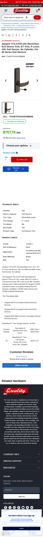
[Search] (37, 17)
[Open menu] (6, 10)
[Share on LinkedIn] (9, 35)
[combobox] (17, 17)
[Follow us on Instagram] (14, 507)
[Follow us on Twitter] (10, 507)
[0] (37, 10)
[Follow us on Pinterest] (18, 507)
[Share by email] (2, 35)
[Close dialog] (40, 511)
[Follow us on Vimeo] (27, 507)
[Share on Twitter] (23, 35)
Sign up (21, 496)
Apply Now (21, 138)
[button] (26, 17)
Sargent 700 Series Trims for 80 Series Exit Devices (18, 28)
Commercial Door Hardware (10, 23)
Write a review (21, 365)
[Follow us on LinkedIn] (31, 507)
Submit (21, 528)
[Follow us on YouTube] (23, 507)
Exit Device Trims (9, 25)
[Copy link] (29, 35)
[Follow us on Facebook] (5, 507)
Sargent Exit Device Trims (25, 25)
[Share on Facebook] (16, 35)
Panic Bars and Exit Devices (30, 23)
